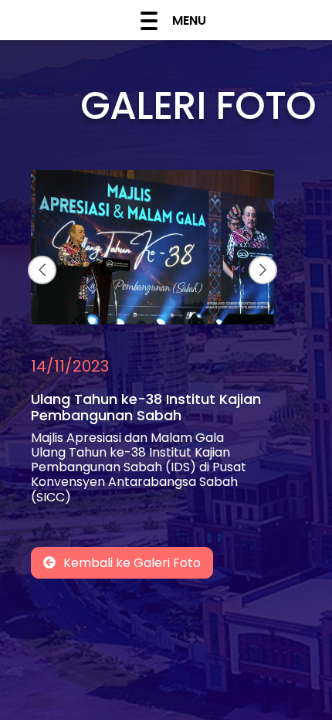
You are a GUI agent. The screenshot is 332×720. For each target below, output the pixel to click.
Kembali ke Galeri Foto (132, 563)
